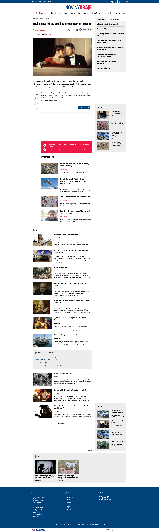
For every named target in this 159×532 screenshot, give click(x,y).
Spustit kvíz (84, 107)
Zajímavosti (69, 508)
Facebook (112, 2)
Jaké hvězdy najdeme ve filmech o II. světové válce (51, 366)
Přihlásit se (125, 1)
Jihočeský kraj (37, 499)
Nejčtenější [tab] (115, 19)
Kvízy (78, 13)
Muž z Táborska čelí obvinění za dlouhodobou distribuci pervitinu (117, 423)
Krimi (59, 13)
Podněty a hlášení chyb (66, 524)
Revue (65, 13)
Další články (61, 423)
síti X (58, 149)
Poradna (72, 13)
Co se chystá (106, 13)
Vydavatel (54, 524)
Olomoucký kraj (37, 509)
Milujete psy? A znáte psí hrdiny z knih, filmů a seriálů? (68, 476)
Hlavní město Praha (38, 497)
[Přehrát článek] (81, 29)
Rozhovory (86, 13)
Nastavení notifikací (92, 524)
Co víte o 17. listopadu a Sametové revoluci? (70, 390)
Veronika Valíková (40, 30)
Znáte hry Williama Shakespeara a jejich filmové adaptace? (109, 41)
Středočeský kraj (37, 514)
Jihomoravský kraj (38, 500)
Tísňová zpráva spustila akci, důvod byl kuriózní (117, 113)
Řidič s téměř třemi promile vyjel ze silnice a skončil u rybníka (117, 443)
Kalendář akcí (96, 13)
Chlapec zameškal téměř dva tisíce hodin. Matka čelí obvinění (116, 433)
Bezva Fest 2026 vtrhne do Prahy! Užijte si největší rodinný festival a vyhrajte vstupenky (62, 357)
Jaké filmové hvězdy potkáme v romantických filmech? (106, 55)
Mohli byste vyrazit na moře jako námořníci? (70, 335)
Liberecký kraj (37, 505)
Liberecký (42, 13)
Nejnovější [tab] (101, 19)
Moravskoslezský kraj (39, 507)
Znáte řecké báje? (60, 267)
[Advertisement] (66, 125)
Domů (35, 18)
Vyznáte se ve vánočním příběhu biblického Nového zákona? (110, 48)
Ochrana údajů (80, 524)
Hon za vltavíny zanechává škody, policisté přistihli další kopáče (116, 144)
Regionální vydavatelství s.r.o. (119, 530)
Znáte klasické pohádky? (63, 374)
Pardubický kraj (37, 511)
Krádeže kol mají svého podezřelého (117, 122)
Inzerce (103, 524)
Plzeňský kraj (36, 512)
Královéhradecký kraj (39, 504)
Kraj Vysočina (37, 502)
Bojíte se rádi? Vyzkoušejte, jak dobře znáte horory (44, 476)
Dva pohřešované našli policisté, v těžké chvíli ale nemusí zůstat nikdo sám (117, 135)
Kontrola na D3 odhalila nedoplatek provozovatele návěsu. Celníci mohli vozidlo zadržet (117, 414)
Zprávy (53, 13)
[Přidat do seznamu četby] (77, 30)
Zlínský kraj (36, 516)
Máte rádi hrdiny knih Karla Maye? (66, 235)
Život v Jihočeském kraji (71, 144)
